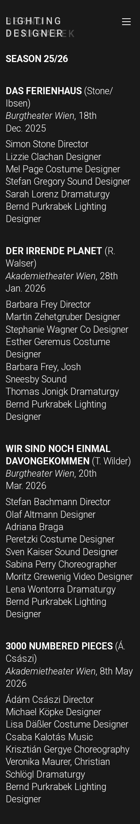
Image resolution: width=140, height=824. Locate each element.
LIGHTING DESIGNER (35, 27)
